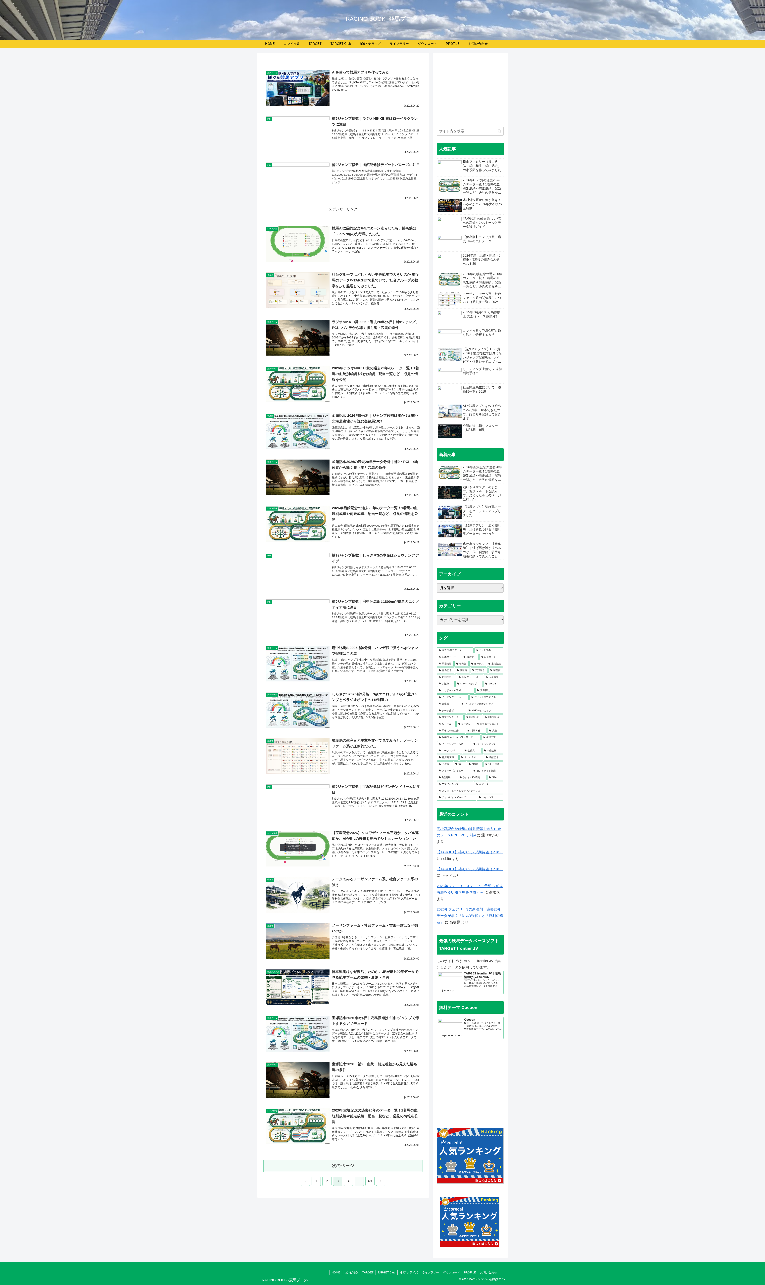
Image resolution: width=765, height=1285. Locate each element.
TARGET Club (386, 1272)
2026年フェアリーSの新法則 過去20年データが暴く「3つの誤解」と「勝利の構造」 (470, 915)
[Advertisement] (470, 92)
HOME (336, 1272)
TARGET (368, 1272)
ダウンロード (451, 1272)
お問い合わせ (488, 1272)
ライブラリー (430, 1272)
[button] (499, 131)
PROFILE (470, 1272)
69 (370, 1181)
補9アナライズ (409, 1272)
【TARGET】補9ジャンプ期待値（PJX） (470, 852)
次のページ (343, 1165)
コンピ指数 (351, 1272)
